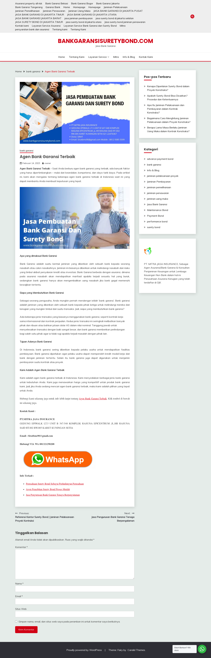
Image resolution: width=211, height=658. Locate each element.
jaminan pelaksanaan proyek (162, 175)
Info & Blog (129, 56)
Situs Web (21, 608)
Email (19, 596)
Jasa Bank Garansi (157, 204)
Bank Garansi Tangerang (28, 7)
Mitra (122, 25)
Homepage (79, 7)
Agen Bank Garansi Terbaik (93, 398)
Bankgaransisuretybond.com (105, 41)
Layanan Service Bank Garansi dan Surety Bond (90, 25)
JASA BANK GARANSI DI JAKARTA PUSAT (118, 10)
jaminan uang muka (157, 198)
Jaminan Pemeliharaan (27, 10)
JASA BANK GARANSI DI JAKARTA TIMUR (39, 14)
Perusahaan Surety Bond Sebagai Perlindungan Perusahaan (55, 483)
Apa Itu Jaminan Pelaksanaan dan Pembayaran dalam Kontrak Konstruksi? (165, 109)
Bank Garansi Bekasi (56, 3)
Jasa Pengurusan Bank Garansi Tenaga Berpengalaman (53, 494)
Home (66, 7)
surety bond (153, 227)
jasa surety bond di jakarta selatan (115, 18)
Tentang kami (59, 29)
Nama (19, 583)
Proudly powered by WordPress (84, 650)
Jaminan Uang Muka (79, 10)
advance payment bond (160, 158)
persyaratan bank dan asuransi (32, 29)
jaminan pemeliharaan (159, 187)
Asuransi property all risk (28, 3)
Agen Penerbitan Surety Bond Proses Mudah (48, 489)
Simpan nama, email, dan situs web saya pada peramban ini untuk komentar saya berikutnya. (69, 621)
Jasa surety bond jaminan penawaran (124, 21)
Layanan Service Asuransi (46, 25)
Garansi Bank (53, 7)
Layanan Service (97, 56)
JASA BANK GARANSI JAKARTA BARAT (38, 18)
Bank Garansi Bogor (82, 3)
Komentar (21, 547)
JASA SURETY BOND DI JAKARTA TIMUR (39, 21)
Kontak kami (22, 25)
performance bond (157, 221)
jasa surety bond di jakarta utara (83, 21)
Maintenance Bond (157, 210)
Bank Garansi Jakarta (107, 3)
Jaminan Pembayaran (159, 181)
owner (47, 163)
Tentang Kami (78, 29)
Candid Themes (136, 650)
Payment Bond (155, 215)
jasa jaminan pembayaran (79, 18)
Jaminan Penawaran (54, 10)
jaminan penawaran (158, 193)
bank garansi (26, 150)
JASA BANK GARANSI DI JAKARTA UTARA (92, 14)
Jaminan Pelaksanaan (115, 7)
